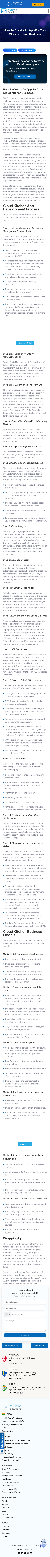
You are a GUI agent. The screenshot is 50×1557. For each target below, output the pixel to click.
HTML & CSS (7, 1514)
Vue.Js (5, 1511)
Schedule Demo (2, 1441)
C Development (9, 1517)
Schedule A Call (25, 343)
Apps (31, 50)
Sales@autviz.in (8, 1431)
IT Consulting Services (11, 1457)
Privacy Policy (35, 1545)
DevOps (5, 1450)
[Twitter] (22, 1552)
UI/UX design (7, 1447)
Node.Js (5, 1507)
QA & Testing (7, 1453)
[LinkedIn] (25, 1552)
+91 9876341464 (16, 1393)
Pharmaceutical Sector (11, 1492)
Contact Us (25, 1144)
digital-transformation (11, 1460)
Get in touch (38, 4)
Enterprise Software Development (17, 1440)
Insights (5, 1536)
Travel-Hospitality (9, 1489)
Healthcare (6, 1479)
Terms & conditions (24, 1549)
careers (5, 1529)
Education (6, 1472)
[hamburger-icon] (46, 11)
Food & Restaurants (10, 1482)
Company (6, 1533)
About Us (6, 1526)
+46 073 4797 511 (16, 1378)
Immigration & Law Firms (12, 1475)
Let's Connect (23, 76)
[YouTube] (31, 1552)
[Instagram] (28, 1552)
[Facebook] (19, 1552)
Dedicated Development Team (15, 1443)
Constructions (8, 1485)
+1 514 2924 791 (15, 1363)
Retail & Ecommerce (10, 1469)
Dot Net (5, 1501)
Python (5, 1504)
